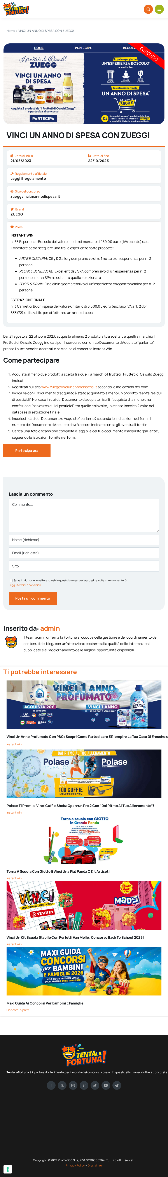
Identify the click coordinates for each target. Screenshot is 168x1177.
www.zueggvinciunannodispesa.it (69, 387)
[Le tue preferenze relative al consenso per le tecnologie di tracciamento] (8, 1169)
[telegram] (116, 1085)
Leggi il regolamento (28, 178)
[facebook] (51, 1085)
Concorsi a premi (18, 1010)
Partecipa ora (26, 450)
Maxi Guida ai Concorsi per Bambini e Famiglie (45, 1003)
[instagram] (73, 1085)
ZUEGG (16, 214)
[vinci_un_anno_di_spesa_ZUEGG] (84, 45)
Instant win (14, 744)
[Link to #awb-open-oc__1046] (148, 9)
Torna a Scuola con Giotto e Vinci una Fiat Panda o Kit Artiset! (58, 871)
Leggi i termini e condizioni (25, 585)
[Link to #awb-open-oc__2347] (159, 9)
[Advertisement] (84, 1127)
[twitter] (62, 1085)
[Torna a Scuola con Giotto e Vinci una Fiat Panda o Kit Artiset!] (84, 818)
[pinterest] (84, 1085)
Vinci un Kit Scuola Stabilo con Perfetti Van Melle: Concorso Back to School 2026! (75, 937)
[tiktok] (95, 1085)
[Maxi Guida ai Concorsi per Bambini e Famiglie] (84, 950)
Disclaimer (95, 1165)
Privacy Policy (76, 1165)
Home (11, 30)
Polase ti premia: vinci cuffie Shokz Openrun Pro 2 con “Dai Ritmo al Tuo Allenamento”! (80, 805)
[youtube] (106, 1085)
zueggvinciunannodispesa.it (35, 196)
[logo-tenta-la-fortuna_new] (16, 4)
